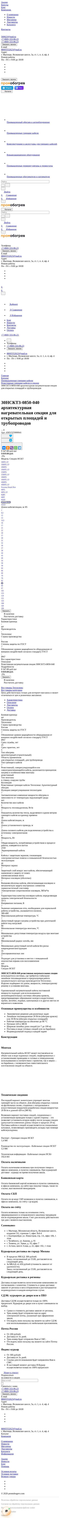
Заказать (6, 611)
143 (2, 601)
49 (2, 558)
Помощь (5, 1466)
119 (2, 596)
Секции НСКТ (6, 502)
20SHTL (4, 467)
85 (2, 583)
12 (2, 515)
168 (2, 603)
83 (2, 581)
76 (2, 578)
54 (2, 560)
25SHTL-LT (5, 474)
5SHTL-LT (4, 462)
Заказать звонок (9, 44)
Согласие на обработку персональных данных (20, 1504)
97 (2, 588)
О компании (12, 14)
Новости (11, 17)
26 (2, 533)
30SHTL (4, 477)
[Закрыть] (3, 293)
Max (20, 88)
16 (2, 523)
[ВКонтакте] (4, 447)
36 (2, 545)
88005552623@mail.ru (11, 49)
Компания (6, 1436)
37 (2, 548)
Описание (11, 702)
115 (2, 593)
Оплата (10, 707)
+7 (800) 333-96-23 (10, 39)
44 (2, 553)
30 (2, 538)
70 (2, 575)
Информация (7, 1454)
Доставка (11, 710)
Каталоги (11, 24)
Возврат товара (8, 1476)
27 (2, 535)
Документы (12, 22)
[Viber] (11, 447)
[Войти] (2, 284)
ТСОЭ (3, 505)
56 (2, 563)
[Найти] (7, 185)
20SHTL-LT (5, 469)
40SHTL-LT (5, 484)
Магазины (11, 19)
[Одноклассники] (7, 447)
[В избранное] (7, 436)
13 (2, 518)
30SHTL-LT (5, 479)
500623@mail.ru (8, 36)
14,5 (2, 520)
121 (2, 598)
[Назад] (9, 340)
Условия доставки (9, 1474)
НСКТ (3, 500)
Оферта (4, 1515)
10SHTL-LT (5, 464)
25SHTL (4, 472)
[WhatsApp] (15, 447)
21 (2, 528)
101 (2, 591)
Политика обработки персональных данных (19, 1500)
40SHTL (4, 482)
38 (2, 550)
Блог (3, 1464)
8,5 (2, 513)
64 (2, 568)
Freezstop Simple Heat (8, 487)
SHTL (3, 490)
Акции (4, 1459)
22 (2, 530)
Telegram (9, 88)
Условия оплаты (8, 1471)
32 (2, 543)
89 (2, 586)
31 (2, 540)
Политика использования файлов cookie (18, 1508)
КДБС (3, 495)
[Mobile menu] (3, 232)
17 (2, 525)
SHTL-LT (4, 492)
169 (2, 606)
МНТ (3, 497)
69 (2, 573)
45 (2, 555)
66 (2, 570)
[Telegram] (19, 447)
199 (2, 608)
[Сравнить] (7, 440)
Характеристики (14, 700)
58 (2, 565)
